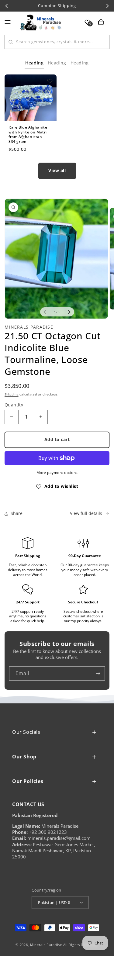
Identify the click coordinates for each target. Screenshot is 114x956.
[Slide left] (45, 312)
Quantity (14, 405)
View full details (86, 513)
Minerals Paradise (46, 944)
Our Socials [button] (26, 732)
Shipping (12, 394)
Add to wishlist (61, 486)
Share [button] (16, 513)
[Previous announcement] (6, 6)
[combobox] (57, 42)
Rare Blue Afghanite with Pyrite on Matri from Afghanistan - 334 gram (28, 134)
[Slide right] (69, 312)
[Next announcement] (107, 6)
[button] (7, 22)
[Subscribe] (98, 673)
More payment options (57, 472)
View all (57, 170)
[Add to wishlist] (50, 81)
